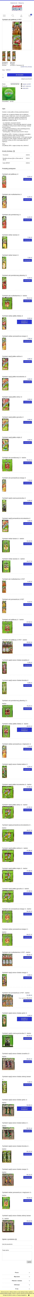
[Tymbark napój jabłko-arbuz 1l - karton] (9, 812)
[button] (4, 16)
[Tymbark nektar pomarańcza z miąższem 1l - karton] (9, 1203)
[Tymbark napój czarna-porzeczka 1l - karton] (9, 1041)
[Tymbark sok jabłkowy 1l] (9, 182)
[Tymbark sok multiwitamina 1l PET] (9, 587)
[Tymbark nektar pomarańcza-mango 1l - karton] (9, 940)
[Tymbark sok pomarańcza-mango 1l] (9, 485)
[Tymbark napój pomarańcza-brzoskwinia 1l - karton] (9, 835)
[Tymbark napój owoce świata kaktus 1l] (9, 772)
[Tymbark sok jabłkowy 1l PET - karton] (9, 647)
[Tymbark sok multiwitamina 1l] (9, 202)
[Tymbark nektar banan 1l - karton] (9, 546)
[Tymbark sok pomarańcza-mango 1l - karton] (9, 916)
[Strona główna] (17, 8)
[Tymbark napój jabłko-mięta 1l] (9, 445)
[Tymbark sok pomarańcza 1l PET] (9, 607)
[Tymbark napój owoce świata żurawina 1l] (9, 668)
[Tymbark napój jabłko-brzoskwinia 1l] (9, 384)
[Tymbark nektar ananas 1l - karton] (9, 566)
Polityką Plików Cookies (6, 1293)
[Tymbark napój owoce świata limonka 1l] (9, 688)
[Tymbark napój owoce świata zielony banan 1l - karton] (9, 1226)
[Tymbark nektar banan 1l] (9, 263)
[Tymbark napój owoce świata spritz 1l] (9, 1021)
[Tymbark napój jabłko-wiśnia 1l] (9, 364)
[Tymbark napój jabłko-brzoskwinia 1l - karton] (9, 792)
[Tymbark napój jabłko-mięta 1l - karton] (9, 876)
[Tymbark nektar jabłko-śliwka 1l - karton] (9, 731)
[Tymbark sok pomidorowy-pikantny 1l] (9, 283)
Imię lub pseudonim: (7, 1244)
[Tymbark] (8, 93)
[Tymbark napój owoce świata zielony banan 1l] (9, 1087)
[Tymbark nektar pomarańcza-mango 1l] (9, 344)
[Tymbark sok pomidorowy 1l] (9, 222)
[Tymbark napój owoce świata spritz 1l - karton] (9, 1110)
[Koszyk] (30, 15)
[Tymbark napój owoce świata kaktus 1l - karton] (9, 1133)
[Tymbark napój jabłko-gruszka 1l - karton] (9, 896)
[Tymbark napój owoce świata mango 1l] (9, 980)
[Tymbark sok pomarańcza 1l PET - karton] (9, 1000)
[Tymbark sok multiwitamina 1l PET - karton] (9, 960)
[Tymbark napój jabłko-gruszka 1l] (9, 425)
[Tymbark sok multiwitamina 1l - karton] (9, 303)
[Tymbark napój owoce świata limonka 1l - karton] (9, 1157)
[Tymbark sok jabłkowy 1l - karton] (9, 627)
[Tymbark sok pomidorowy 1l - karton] (9, 465)
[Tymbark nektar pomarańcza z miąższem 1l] (9, 752)
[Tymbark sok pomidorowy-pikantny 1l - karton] (9, 711)
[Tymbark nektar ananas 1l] (9, 242)
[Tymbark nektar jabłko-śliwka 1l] (9, 323)
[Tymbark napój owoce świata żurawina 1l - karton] (9, 1064)
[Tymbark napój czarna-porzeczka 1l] (9, 506)
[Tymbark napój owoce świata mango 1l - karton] (9, 1180)
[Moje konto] (21, 16)
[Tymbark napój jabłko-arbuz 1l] (9, 404)
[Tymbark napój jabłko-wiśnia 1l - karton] (9, 856)
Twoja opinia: (5, 1250)
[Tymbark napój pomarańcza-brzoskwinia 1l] (9, 526)
